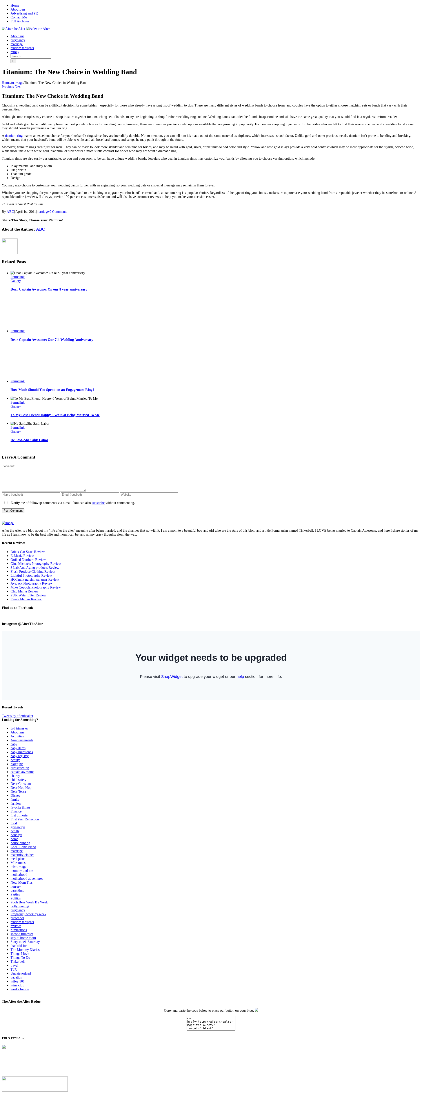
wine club (17, 985)
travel (14, 965)
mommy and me (22, 870)
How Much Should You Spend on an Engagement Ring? (52, 390)
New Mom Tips (22, 882)
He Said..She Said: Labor (29, 440)
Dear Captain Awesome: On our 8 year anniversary (49, 289)
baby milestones (22, 752)
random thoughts (22, 922)
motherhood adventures (27, 878)
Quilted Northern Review (28, 560)
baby (14, 744)
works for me (20, 989)
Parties (15, 894)
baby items (18, 748)
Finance (16, 811)
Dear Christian (21, 783)
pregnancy (18, 910)
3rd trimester (19, 728)
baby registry (20, 756)
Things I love (20, 953)
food (14, 823)
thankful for (19, 946)
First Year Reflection (25, 819)
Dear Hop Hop (21, 787)
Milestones (18, 863)
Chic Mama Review (24, 591)
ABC (10, 211)
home (14, 839)
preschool (17, 918)
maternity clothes (22, 855)
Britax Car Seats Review (28, 552)
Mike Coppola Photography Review (36, 587)
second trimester (22, 934)
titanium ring (14, 135)
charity (15, 776)
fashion (16, 803)
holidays (16, 835)
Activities (17, 736)
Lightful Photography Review (31, 575)
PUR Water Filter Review (28, 595)
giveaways (18, 827)
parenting (17, 890)
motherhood (19, 874)
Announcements (22, 740)
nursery (16, 886)
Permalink (18, 277)
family (15, 799)
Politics (16, 898)
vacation (16, 977)
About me (17, 732)
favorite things (20, 807)
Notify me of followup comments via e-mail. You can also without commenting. (72, 503)
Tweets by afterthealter (17, 716)
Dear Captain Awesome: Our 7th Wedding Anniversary (52, 339)
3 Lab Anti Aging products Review (35, 567)
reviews (16, 926)
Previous (8, 86)
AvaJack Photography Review (32, 583)
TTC (14, 969)
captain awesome (22, 772)
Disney (15, 795)
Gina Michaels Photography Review (36, 563)
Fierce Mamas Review (26, 599)
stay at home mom (23, 938)
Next (18, 86)
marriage (43, 211)
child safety (18, 780)
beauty (15, 760)
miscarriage (18, 866)
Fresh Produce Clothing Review (33, 571)
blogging (17, 764)
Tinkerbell (18, 961)
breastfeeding (20, 768)
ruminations (19, 930)
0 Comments (58, 211)
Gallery (16, 281)
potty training (20, 906)
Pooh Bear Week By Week (29, 902)
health (15, 831)
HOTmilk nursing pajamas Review (35, 579)
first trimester (20, 815)
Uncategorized (21, 973)
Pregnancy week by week (28, 914)
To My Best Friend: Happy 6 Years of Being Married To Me (55, 415)
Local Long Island (23, 847)
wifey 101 (18, 981)
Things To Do (20, 957)
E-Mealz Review (22, 556)
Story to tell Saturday (25, 942)
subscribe (98, 503)
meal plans (18, 859)
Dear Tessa (18, 791)
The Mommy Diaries (25, 950)
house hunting (20, 843)
